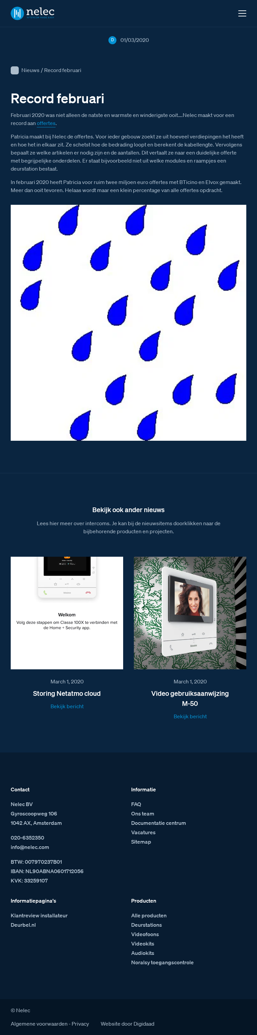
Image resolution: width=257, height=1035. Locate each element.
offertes (46, 123)
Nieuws (30, 70)
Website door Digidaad (127, 1023)
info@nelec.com (30, 847)
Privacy (80, 1023)
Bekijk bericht (67, 706)
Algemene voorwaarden (39, 1023)
